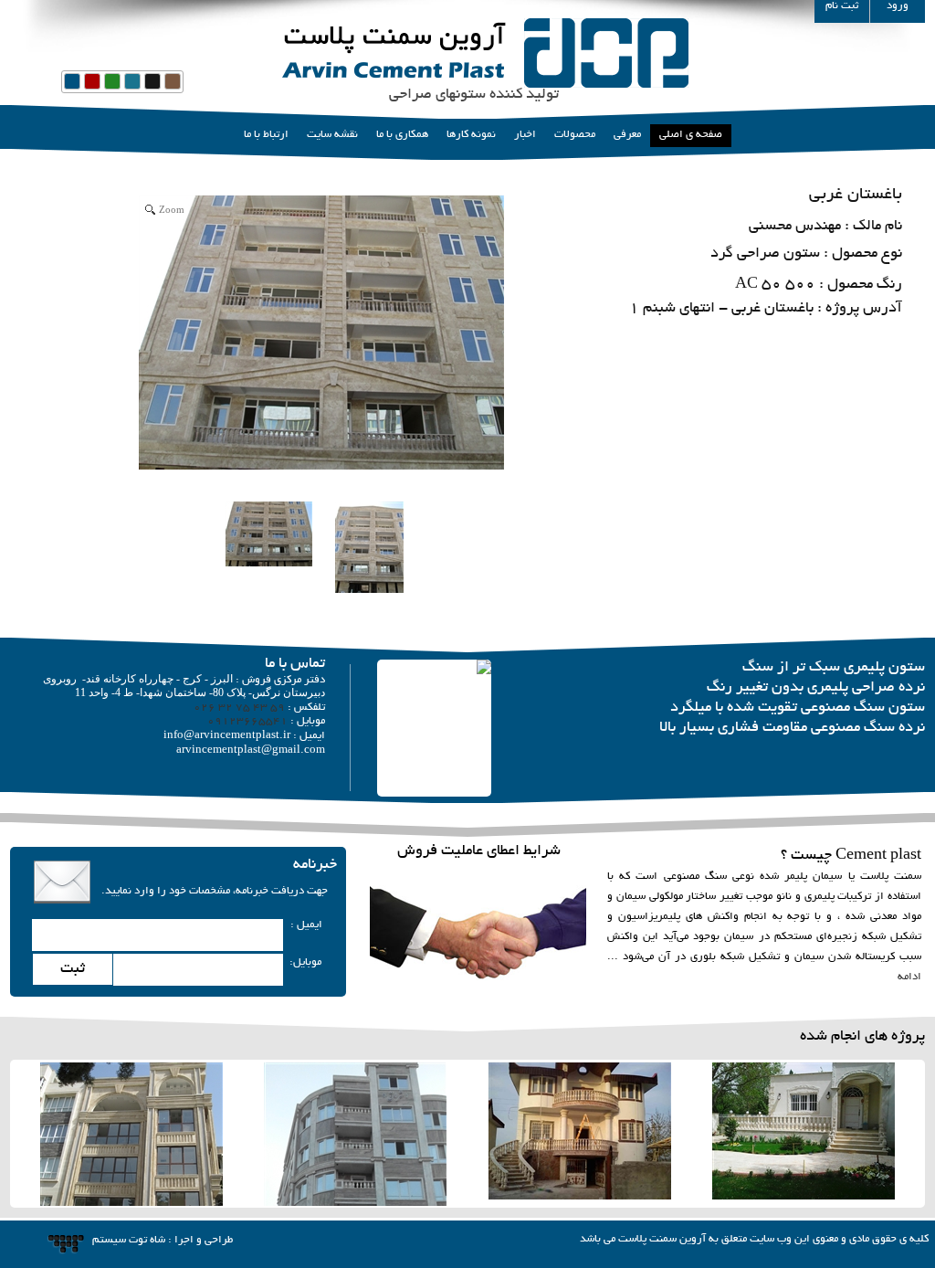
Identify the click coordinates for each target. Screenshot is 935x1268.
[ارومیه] (355, 1135)
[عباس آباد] (580, 1135)
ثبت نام (841, 6)
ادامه (909, 977)
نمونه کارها (471, 135)
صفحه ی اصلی (690, 135)
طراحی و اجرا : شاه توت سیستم (162, 1240)
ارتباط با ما (266, 135)
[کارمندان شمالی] (131, 1135)
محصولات (574, 135)
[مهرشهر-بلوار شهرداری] (803, 1135)
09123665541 (247, 721)
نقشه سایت (332, 135)
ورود (898, 6)
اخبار (525, 135)
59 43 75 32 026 (239, 707)
